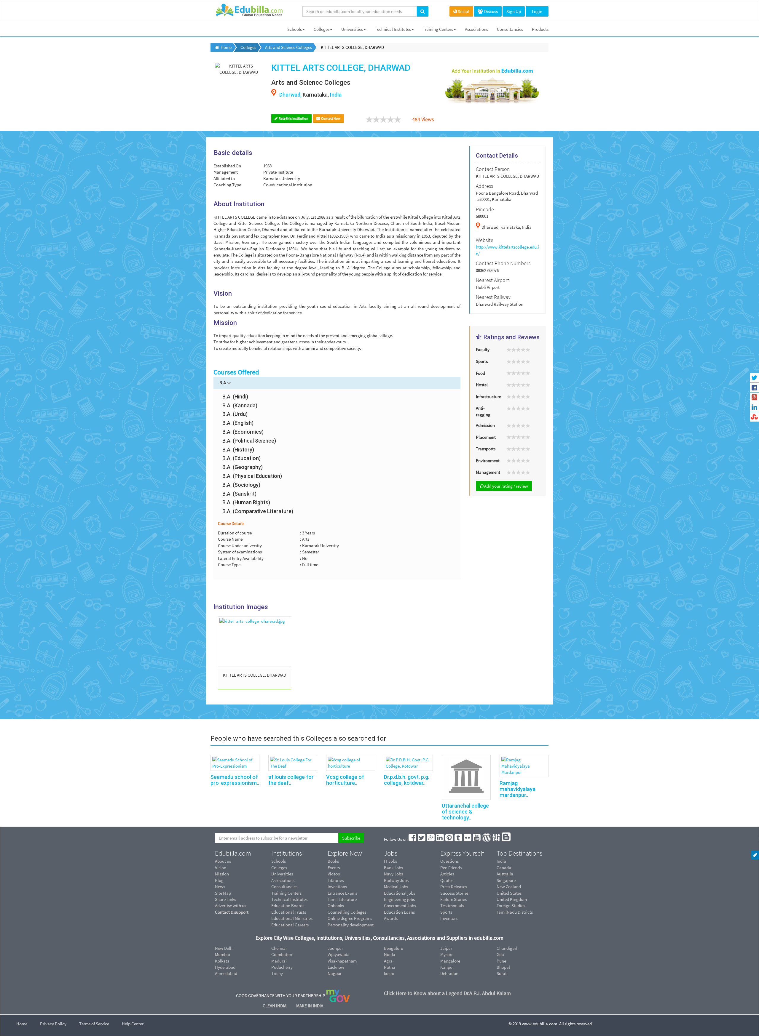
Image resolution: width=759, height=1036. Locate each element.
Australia (505, 874)
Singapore (506, 880)
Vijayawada (339, 954)
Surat (502, 973)
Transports (485, 448)
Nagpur (335, 973)
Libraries (336, 880)
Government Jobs (400, 905)
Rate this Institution (293, 118)
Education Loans (399, 912)
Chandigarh (508, 948)
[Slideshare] (496, 839)
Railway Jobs (396, 880)
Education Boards (287, 905)
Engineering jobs (399, 899)
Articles (447, 874)
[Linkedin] (440, 839)
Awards (391, 918)
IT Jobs (390, 861)
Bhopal (503, 967)
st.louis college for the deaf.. (291, 780)
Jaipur (446, 948)
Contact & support (231, 912)
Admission (485, 425)
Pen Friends (451, 867)
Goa (500, 954)
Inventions (337, 886)
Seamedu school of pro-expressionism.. (235, 780)
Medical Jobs (396, 886)
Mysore (446, 954)
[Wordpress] (487, 839)
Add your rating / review (506, 486)
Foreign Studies (511, 905)
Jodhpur (335, 948)
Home (21, 1024)
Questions (449, 861)
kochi (389, 973)
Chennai (279, 948)
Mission (222, 874)
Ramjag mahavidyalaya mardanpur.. (517, 789)
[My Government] (338, 995)
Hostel (482, 385)
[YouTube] (477, 839)
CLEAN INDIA (275, 1005)
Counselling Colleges (347, 912)
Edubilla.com (233, 853)
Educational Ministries (291, 918)
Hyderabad (225, 967)
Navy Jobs (393, 874)
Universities (352, 29)
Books (333, 861)
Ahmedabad (226, 973)
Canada (504, 867)
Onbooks (336, 905)
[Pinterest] (449, 839)
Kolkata (222, 961)
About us (223, 861)
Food (480, 373)
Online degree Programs (350, 918)
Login (537, 11)
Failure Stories (453, 899)
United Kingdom (512, 899)
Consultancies (510, 29)
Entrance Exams (342, 893)
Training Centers (438, 29)
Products (540, 29)
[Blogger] (506, 839)
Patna (389, 967)
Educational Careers (290, 925)
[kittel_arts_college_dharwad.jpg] (254, 642)
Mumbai (222, 954)
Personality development (351, 925)
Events (334, 867)
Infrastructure (488, 396)
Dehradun (449, 973)
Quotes (446, 880)
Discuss (490, 11)
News (220, 886)
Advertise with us (230, 905)
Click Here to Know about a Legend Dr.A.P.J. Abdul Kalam (447, 993)
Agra (388, 961)
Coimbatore (282, 954)
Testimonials (452, 905)
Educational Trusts (288, 912)
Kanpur (447, 967)
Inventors (448, 918)
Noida (389, 954)
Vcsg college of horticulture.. (345, 780)
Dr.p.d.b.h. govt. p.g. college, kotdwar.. (406, 780)
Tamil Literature (342, 899)
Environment (488, 460)
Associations (476, 29)
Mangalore (450, 961)
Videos (334, 874)
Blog (219, 880)
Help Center (132, 1024)
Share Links (225, 899)
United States (509, 893)
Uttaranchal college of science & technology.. (465, 812)
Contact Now (330, 118)
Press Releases (453, 886)
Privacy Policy (53, 1024)
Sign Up (513, 11)
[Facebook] (413, 839)
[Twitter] (422, 839)
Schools (294, 29)
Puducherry (282, 967)
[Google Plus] (431, 839)
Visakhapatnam (342, 961)
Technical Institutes (393, 29)
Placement (486, 437)
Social (463, 11)
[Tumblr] (459, 839)
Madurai (279, 961)
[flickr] (468, 839)
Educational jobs (399, 893)
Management (488, 472)
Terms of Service (94, 1024)
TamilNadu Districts (515, 912)
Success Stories (454, 893)
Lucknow (336, 967)
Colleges (321, 29)
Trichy (277, 973)
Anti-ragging (483, 411)
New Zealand (509, 886)
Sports (482, 361)
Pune (501, 961)
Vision (220, 867)
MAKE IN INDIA (309, 1005)
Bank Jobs (393, 867)
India (501, 861)
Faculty (482, 349)
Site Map (223, 893)
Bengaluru (393, 948)
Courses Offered (236, 372)
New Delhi (224, 948)
